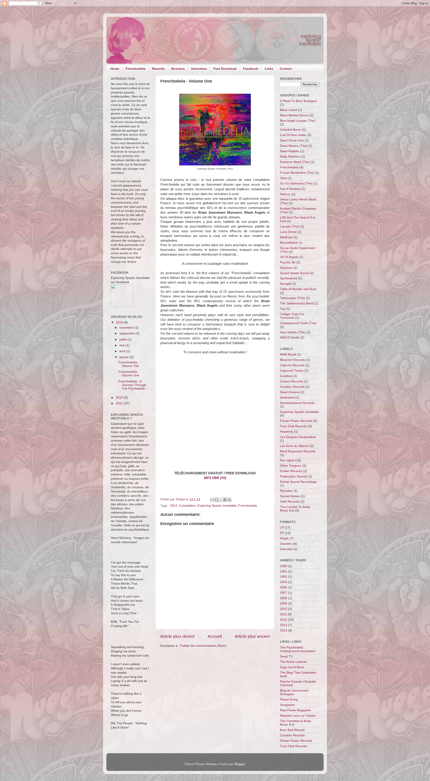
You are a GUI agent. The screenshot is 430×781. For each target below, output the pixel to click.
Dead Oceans (289, 392)
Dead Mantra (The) (293, 146)
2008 (283, 598)
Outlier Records (291, 471)
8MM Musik (288, 354)
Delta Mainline (290, 156)
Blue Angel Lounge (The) (297, 120)
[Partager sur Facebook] (225, 499)
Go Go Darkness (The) (296, 183)
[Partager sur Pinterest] (229, 499)
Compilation (187, 505)
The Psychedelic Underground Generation (298, 649)
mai (122, 345)
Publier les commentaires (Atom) (203, 645)
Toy (282, 308)
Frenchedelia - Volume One (128, 373)
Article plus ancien (252, 636)
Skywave (286, 267)
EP (282, 533)
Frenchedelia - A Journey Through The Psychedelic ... (133, 385)
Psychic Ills (287, 262)
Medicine (286, 237)
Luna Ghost (288, 232)
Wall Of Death (289, 337)
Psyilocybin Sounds (293, 476)
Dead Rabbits (289, 151)
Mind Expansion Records (297, 451)
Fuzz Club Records (293, 426)
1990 (283, 566)
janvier (124, 357)
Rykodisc (286, 490)
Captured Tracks (291, 370)
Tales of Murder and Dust (298, 289)
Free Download (224, 68)
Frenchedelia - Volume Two (128, 364)
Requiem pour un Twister (298, 715)
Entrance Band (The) (295, 162)
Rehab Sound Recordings (298, 482)
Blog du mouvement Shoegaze (294, 692)
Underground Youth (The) (298, 323)
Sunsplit (285, 283)
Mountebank (289, 242)
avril (122, 351)
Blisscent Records (292, 360)
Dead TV (286, 656)
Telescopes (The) (292, 298)
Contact (286, 68)
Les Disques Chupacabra (298, 437)
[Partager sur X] (221, 499)
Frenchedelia (136, 68)
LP (282, 527)
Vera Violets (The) (292, 332)
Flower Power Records (296, 421)
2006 (283, 587)
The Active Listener (293, 662)
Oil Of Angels (289, 257)
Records (158, 68)
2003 (283, 582)
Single (284, 538)
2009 (283, 603)
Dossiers (178, 68)
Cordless (286, 376)
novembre (127, 327)
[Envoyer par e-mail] (212, 499)
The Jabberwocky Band (296, 303)
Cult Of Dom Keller (293, 135)
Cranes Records (291, 381)
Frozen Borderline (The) (297, 172)
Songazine (287, 705)
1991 (283, 571)
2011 (283, 614)
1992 (283, 576)
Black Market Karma (294, 115)
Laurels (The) (289, 226)
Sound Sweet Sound (294, 273)
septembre (127, 333)
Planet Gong (289, 699)
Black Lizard (288, 110)
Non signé (287, 460)
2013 (120, 397)
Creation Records (292, 386)
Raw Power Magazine (295, 710)
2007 (283, 592)
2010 (283, 609)
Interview (286, 549)
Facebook (250, 68)
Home (114, 68)
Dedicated (287, 397)
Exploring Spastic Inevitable (217, 505)
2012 (120, 403)
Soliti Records (289, 501)
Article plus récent (177, 636)
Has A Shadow (290, 189)
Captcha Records (292, 365)
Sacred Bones (290, 496)
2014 (173, 505)
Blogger (239, 764)
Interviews (199, 68)
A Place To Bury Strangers (298, 101)
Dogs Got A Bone (292, 667)
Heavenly (286, 431)
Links (269, 68)
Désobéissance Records (297, 403)
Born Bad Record (292, 730)
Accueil (215, 636)
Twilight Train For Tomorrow (292, 315)
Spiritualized (288, 278)
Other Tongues (290, 465)
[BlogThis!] (216, 499)
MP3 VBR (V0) (215, 478)
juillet (123, 339)
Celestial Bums (290, 129)
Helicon (285, 194)
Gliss (283, 178)
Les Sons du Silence (294, 446)
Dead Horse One (292, 140)
